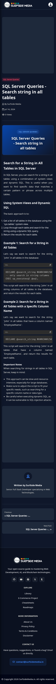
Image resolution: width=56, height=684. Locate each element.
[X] (35, 579)
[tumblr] (42, 579)
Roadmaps (28, 607)
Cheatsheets (28, 602)
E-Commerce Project (28, 598)
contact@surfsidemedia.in (29, 662)
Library (28, 593)
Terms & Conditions (28, 631)
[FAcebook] (28, 579)
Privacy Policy (28, 626)
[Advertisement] (28, 45)
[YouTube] (21, 579)
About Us (28, 621)
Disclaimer (28, 635)
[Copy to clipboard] (50, 265)
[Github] (14, 579)
